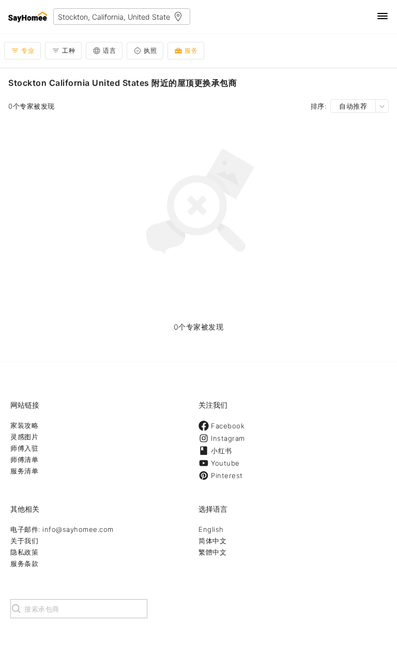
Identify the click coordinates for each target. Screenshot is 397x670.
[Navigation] (382, 16)
